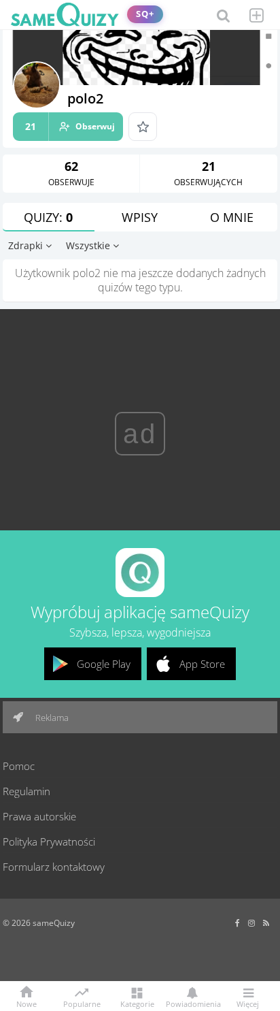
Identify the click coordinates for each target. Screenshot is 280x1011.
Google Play (103, 664)
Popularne (82, 1003)
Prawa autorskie (39, 816)
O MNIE (231, 217)
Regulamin (26, 791)
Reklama (51, 717)
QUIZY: (48, 217)
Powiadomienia (192, 1003)
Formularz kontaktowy (54, 866)
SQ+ (145, 14)
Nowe (26, 1003)
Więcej (248, 1003)
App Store (202, 664)
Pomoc (19, 766)
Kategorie (137, 1003)
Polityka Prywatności (49, 841)
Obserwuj (70, 126)
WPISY (140, 217)
